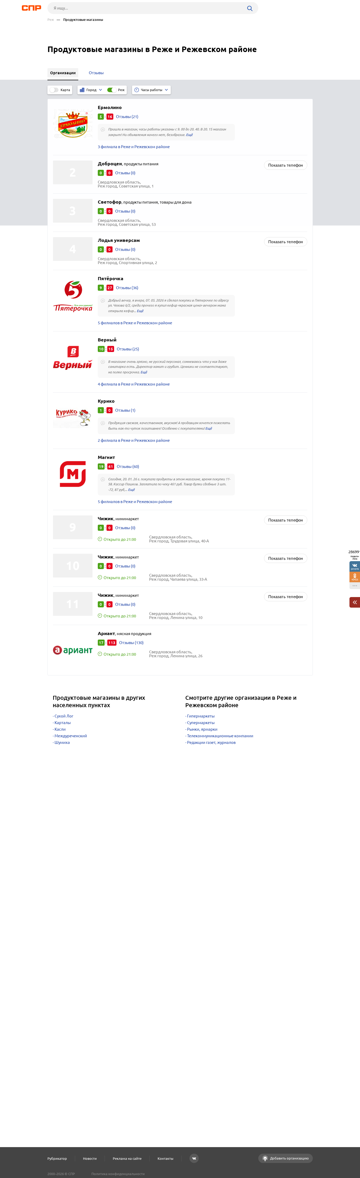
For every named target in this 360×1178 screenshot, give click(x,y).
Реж (50, 19)
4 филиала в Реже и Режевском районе (134, 384)
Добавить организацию (289, 1158)
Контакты (165, 1158)
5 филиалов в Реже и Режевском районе (135, 323)
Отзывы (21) (127, 116)
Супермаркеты (201, 723)
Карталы (63, 723)
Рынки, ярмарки (202, 729)
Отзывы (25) (128, 349)
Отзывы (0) (125, 173)
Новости (90, 1158)
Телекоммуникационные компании (220, 736)
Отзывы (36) (127, 287)
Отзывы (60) (128, 466)
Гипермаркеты (201, 716)
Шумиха (62, 742)
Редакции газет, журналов (211, 742)
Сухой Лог (64, 716)
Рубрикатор (57, 1158)
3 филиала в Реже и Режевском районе (134, 146)
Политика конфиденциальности (118, 1174)
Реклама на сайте (127, 1158)
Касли (60, 729)
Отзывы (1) (125, 410)
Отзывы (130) (131, 642)
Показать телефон (285, 165)
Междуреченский (71, 736)
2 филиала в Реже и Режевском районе (134, 440)
